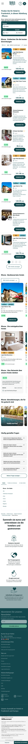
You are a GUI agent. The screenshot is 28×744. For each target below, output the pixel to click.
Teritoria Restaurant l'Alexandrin (18, 111)
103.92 (20, 68)
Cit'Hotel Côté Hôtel (18, 131)
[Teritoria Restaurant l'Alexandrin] (7, 111)
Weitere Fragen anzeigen (13, 475)
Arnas (4, 498)
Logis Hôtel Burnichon (18, 158)
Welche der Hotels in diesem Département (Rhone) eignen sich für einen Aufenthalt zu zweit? (13, 455)
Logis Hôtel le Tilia (18, 186)
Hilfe (2, 686)
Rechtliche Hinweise (5, 675)
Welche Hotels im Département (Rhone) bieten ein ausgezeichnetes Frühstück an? (13, 438)
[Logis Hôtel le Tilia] (7, 187)
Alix (3, 491)
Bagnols (5, 503)
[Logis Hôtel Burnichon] (7, 160)
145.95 (20, 201)
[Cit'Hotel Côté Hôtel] (7, 135)
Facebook (6, 696)
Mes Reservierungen (5, 644)
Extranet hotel (4, 658)
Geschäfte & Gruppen (6, 666)
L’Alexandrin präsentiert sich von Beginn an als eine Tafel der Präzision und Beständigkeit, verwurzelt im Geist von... (20, 118)
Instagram (19, 696)
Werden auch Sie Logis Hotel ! (7, 655)
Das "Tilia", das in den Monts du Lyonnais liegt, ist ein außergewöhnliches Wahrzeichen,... (12, 311)
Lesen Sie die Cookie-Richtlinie (7, 737)
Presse (2, 661)
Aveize (4, 501)
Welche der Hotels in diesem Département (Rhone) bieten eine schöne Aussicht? (12, 446)
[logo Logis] (12, 3)
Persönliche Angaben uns (6, 678)
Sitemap (3, 688)
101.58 (20, 173)
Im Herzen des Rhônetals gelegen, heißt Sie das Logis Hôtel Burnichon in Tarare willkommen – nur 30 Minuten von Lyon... (19, 165)
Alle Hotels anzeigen (14, 267)
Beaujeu (4, 506)
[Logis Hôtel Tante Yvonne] (7, 82)
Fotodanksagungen (5, 691)
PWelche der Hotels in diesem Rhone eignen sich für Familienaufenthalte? (11, 462)
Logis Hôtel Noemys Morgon (18, 53)
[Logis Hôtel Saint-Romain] (7, 239)
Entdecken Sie (19, 72)
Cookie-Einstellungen (5, 680)
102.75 (20, 253)
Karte (4, 45)
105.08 (20, 98)
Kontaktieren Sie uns (5, 647)
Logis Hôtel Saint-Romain (19, 238)
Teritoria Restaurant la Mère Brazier (18, 214)
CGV (2, 683)
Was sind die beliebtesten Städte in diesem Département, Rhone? (11, 469)
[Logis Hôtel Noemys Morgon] (7, 53)
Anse (4, 496)
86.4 (20, 146)
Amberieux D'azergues (8, 493)
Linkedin (6, 699)
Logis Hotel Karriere (5, 669)
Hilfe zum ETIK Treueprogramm (8, 649)
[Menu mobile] (2, 3)
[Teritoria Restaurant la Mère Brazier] (7, 215)
